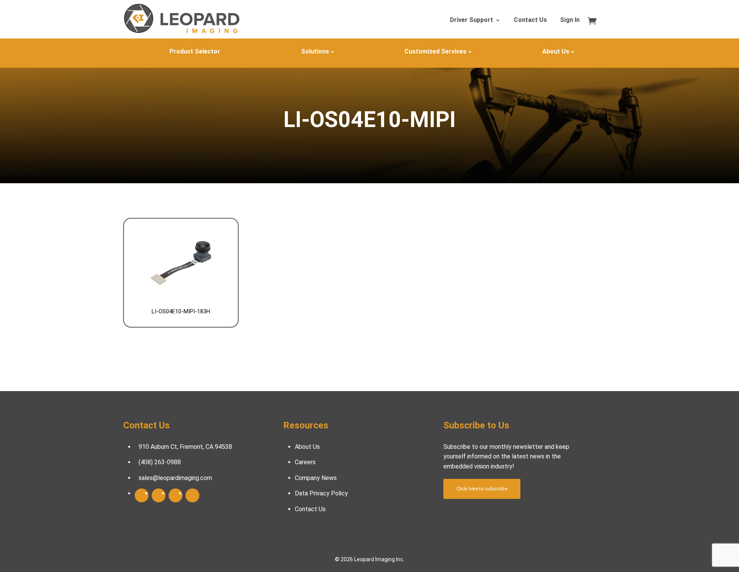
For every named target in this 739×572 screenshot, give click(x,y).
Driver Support (471, 20)
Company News (316, 478)
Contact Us (530, 20)
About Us (555, 51)
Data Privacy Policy (321, 493)
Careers (305, 462)
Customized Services (435, 51)
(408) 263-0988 (160, 462)
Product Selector (194, 51)
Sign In (570, 20)
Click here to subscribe (481, 489)
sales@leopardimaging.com (175, 478)
